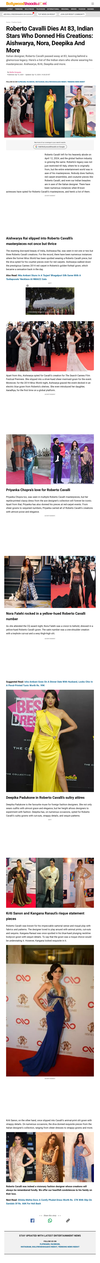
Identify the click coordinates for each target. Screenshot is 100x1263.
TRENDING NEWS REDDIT (76, 82)
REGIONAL (65, 9)
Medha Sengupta (15, 72)
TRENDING (19, 9)
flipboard (45, 1244)
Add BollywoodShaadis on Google (51, 147)
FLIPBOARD (22, 82)
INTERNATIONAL (53, 9)
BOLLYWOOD (29, 9)
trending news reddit (68, 1247)
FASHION (82, 9)
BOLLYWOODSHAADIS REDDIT (55, 82)
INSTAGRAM (39, 82)
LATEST (10, 9)
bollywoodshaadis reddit (44, 1247)
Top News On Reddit (46, 14)
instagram (26, 1247)
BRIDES (73, 9)
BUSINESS (91, 9)
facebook (55, 1244)
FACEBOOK (31, 82)
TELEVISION (40, 9)
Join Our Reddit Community (72, 14)
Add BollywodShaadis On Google (18, 14)
